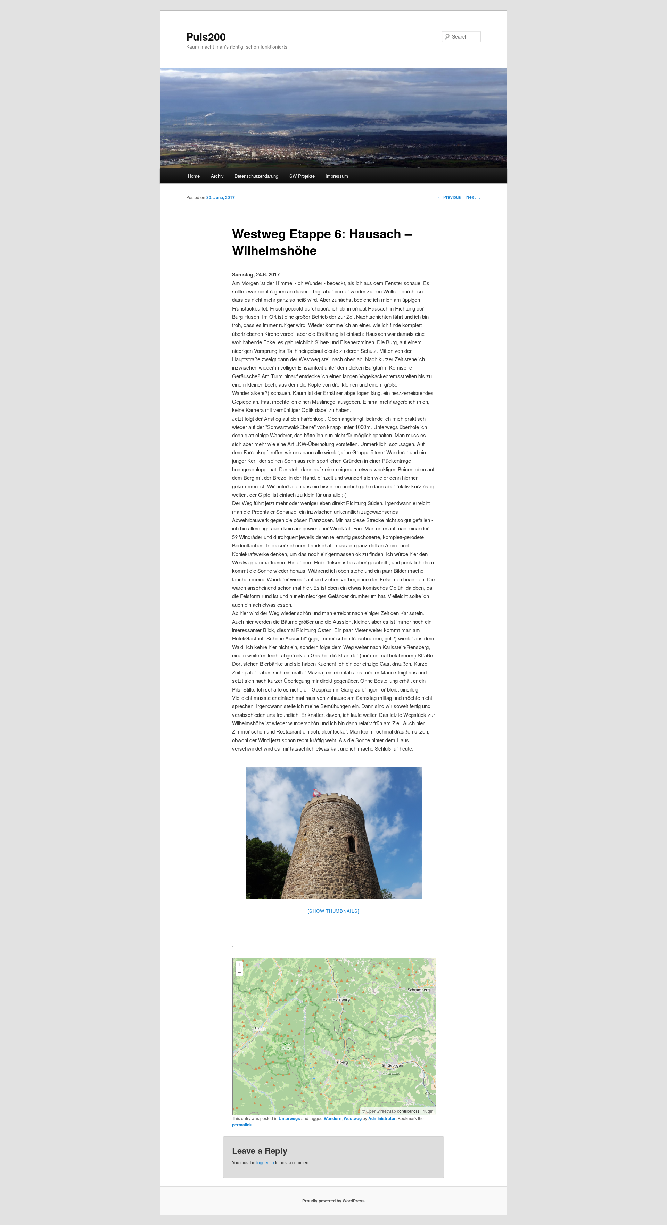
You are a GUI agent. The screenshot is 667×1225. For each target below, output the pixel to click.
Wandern (332, 1118)
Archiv (217, 176)
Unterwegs (289, 1118)
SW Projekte (302, 176)
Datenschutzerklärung (256, 176)
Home (194, 176)
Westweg (353, 1118)
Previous (449, 197)
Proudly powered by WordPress (333, 1201)
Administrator (382, 1118)
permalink (242, 1124)
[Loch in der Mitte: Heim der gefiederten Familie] (333, 833)
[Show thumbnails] (334, 911)
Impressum (337, 176)
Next (473, 197)
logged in (265, 1162)
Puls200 (206, 36)
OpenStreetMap (381, 1111)
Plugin (427, 1111)
